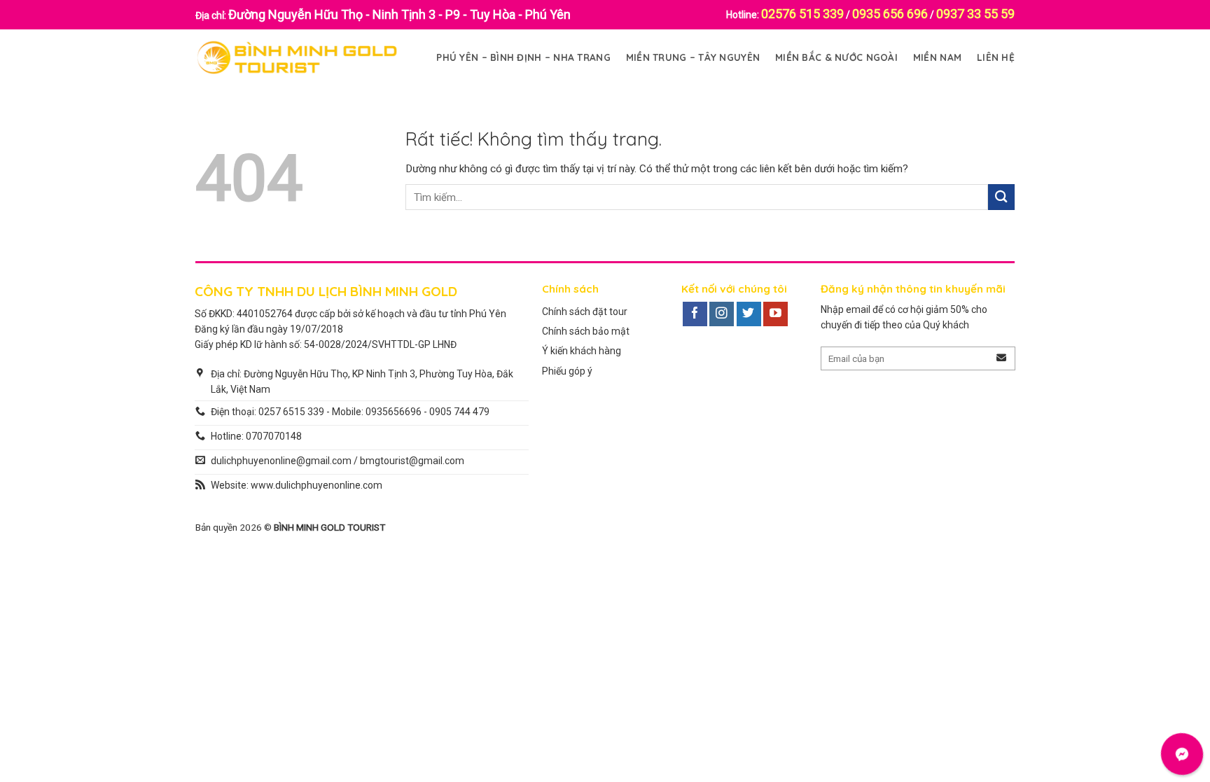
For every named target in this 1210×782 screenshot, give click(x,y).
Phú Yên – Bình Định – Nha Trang (523, 57)
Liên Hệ (996, 57)
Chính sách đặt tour (584, 311)
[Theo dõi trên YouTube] (775, 314)
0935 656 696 (890, 13)
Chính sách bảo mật (586, 331)
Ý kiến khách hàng (581, 350)
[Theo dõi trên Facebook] (695, 314)
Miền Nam (937, 57)
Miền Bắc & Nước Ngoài (836, 57)
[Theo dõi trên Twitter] (749, 314)
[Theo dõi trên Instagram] (721, 314)
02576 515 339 (802, 13)
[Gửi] (1001, 197)
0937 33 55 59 (975, 13)
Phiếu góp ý (567, 371)
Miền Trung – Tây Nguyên (693, 57)
